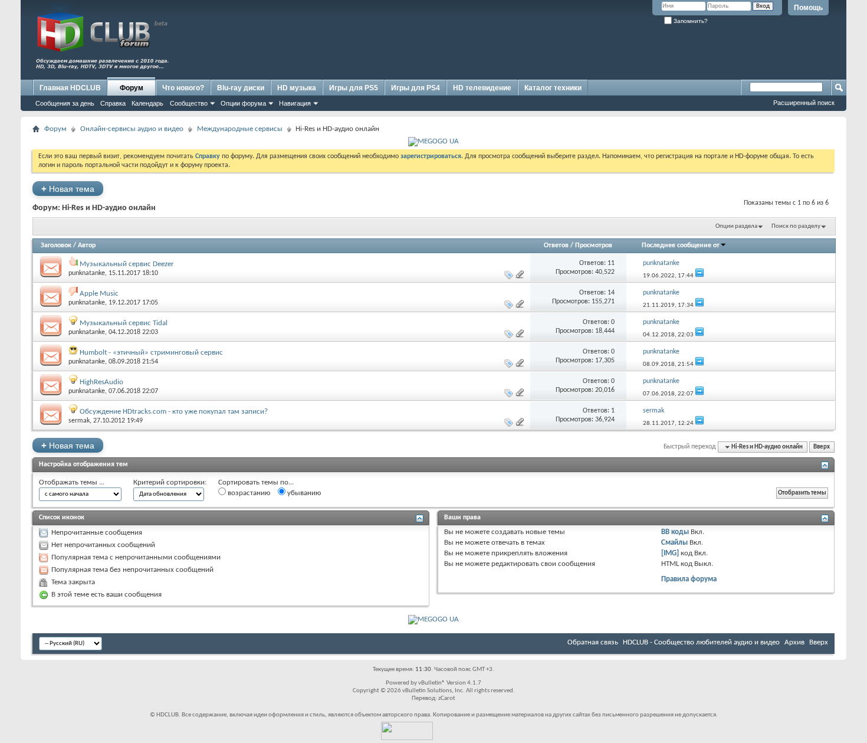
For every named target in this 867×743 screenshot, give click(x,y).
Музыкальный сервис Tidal (124, 323)
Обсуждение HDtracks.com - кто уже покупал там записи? (174, 411)
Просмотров (593, 245)
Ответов (556, 245)
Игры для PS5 (353, 88)
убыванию (303, 493)
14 (611, 292)
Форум (131, 88)
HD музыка (296, 88)
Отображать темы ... (71, 482)
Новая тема (67, 189)
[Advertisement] (616, 51)
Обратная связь (592, 642)
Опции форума (243, 103)
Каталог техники (553, 88)
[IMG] (670, 553)
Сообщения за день (64, 103)
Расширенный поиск (804, 102)
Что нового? (183, 88)
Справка (113, 103)
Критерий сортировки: (169, 482)
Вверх (821, 447)
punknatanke (86, 273)
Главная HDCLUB (70, 88)
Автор (87, 245)
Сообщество (189, 103)
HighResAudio (101, 382)
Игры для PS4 (415, 88)
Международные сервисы (240, 129)
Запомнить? (690, 21)
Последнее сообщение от (681, 245)
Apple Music (99, 293)
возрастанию (248, 493)
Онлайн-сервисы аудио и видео (131, 129)
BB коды (675, 532)
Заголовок (56, 245)
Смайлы (674, 542)
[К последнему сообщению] (699, 276)
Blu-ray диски (240, 88)
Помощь (808, 8)
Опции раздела (736, 226)
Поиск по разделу (795, 226)
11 (611, 263)
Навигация (295, 103)
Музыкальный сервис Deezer (127, 264)
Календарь (147, 103)
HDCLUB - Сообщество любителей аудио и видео (701, 642)
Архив (794, 642)
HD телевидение (482, 88)
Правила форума (689, 579)
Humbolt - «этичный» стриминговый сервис (151, 352)
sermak (79, 420)
